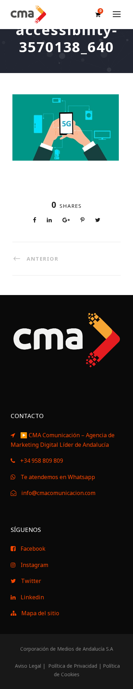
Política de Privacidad (72, 665)
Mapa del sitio (40, 613)
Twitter (31, 581)
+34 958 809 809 (41, 461)
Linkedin (32, 597)
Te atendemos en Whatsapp (58, 477)
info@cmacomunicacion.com (58, 493)
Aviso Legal (27, 665)
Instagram (34, 565)
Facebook (33, 548)
